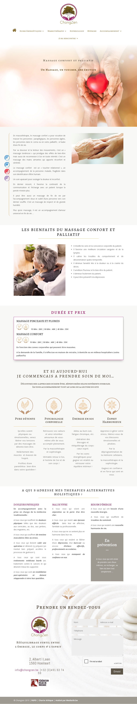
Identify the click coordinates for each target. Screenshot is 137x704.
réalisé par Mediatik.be (66, 700)
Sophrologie (77, 31)
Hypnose (92, 31)
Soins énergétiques (30, 31)
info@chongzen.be (26, 670)
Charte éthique (46, 700)
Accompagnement (109, 31)
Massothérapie (55, 31)
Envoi (117, 671)
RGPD (34, 700)
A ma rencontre (67, 38)
